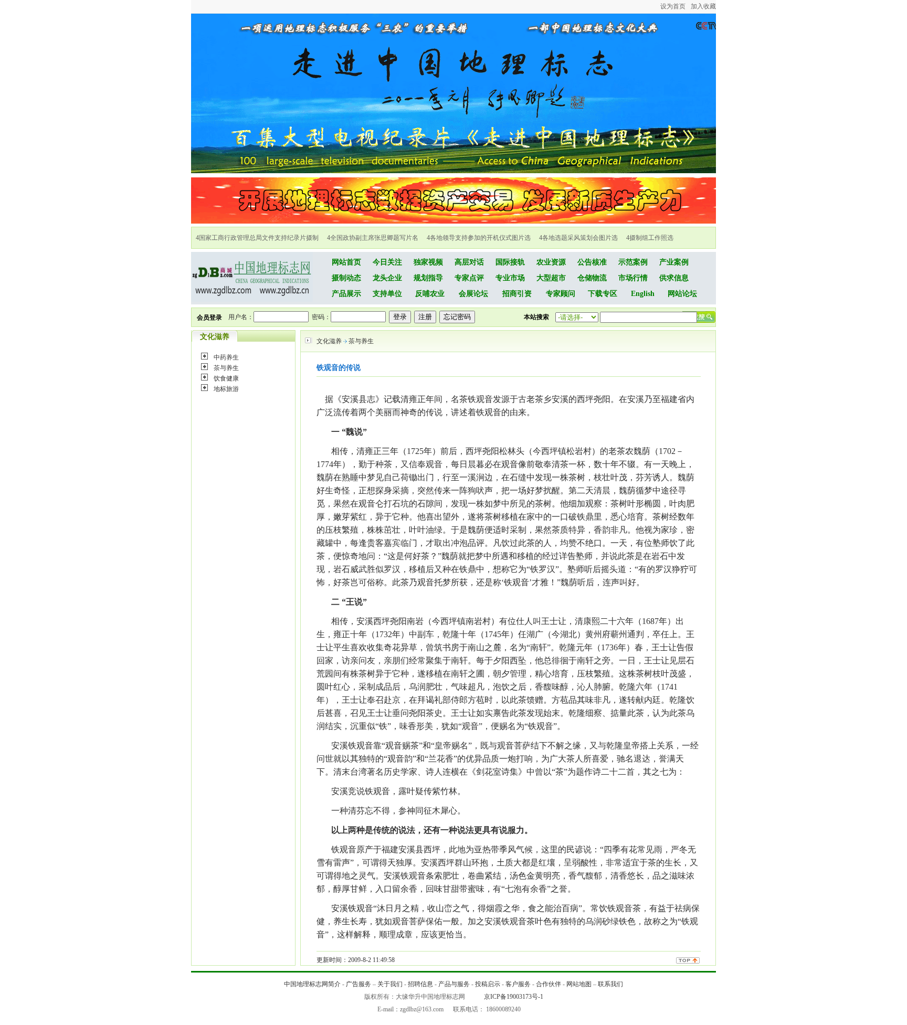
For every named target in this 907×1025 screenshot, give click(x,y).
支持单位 (387, 294)
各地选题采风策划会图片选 (580, 237)
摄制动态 (346, 278)
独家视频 (428, 262)
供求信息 (674, 278)
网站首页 (346, 262)
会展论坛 (473, 294)
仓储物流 (592, 278)
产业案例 (674, 262)
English (643, 294)
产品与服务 (454, 984)
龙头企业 (387, 278)
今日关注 (387, 262)
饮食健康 (226, 378)
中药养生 (226, 357)
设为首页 (672, 6)
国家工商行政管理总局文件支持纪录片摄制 (259, 237)
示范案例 (633, 262)
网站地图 (579, 984)
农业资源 (551, 262)
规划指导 (428, 278)
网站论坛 (682, 294)
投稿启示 (487, 984)
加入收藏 (703, 6)
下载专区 (602, 294)
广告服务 (358, 984)
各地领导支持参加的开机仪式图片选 (480, 237)
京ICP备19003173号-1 (513, 996)
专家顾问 (560, 294)
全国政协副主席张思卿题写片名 (374, 237)
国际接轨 (510, 262)
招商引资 (517, 294)
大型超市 (551, 278)
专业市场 (510, 278)
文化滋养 (329, 341)
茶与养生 (226, 368)
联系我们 (610, 984)
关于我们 (390, 984)
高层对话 (469, 262)
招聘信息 (420, 984)
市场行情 (633, 278)
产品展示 (346, 294)
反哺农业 (430, 294)
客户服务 (518, 984)
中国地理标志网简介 (312, 984)
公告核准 (592, 262)
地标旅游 (226, 389)
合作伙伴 (548, 984)
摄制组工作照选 (651, 237)
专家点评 (469, 278)
